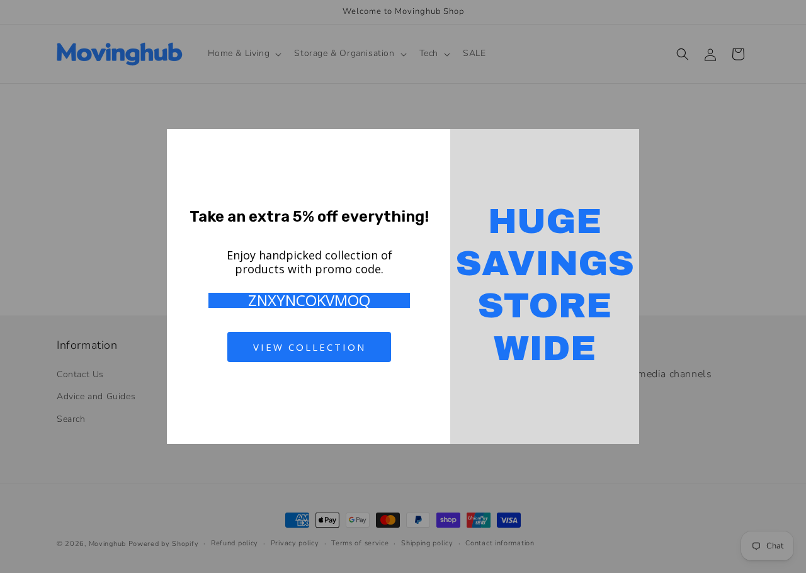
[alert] (403, 286)
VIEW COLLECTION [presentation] (309, 347)
